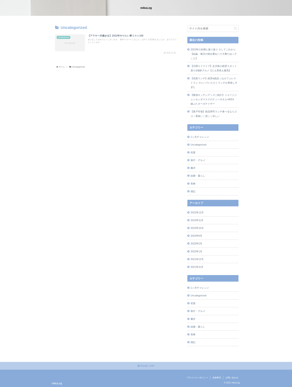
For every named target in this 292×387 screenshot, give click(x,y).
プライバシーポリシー (197, 377)
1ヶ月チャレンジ (200, 136)
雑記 (193, 191)
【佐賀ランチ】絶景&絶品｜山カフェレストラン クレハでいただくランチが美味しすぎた (214, 83)
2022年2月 (196, 243)
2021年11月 (197, 267)
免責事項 (216, 377)
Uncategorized (198, 144)
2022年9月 (196, 235)
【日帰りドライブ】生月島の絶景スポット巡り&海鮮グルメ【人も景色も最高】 (214, 68)
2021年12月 (197, 259)
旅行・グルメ (198, 160)
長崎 (193, 183)
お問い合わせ (231, 377)
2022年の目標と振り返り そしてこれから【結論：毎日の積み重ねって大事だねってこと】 (214, 54)
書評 (193, 168)
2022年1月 (196, 251)
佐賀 (193, 152)
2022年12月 (197, 212)
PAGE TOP (147, 365)
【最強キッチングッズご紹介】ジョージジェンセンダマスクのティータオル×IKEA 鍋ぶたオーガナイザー (214, 99)
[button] (235, 28)
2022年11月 (197, 220)
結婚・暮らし (198, 175)
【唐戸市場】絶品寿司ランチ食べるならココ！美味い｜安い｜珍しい (214, 113)
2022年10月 (197, 228)
